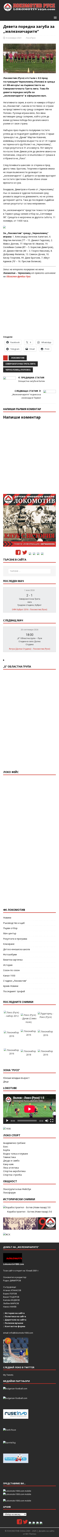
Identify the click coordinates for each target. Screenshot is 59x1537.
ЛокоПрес (31, 37)
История (7, 965)
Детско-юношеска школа (16, 949)
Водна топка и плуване (15, 1153)
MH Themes (30, 1534)
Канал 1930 (9, 975)
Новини (7, 917)
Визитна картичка (12, 959)
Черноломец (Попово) (18, 369)
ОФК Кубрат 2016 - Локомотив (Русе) (29, 609)
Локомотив (17, 357)
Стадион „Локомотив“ (15, 980)
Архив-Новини (10, 985)
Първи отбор (10, 928)
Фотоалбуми (10, 954)
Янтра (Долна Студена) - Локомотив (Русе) (29, 649)
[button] (54, 17)
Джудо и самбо (11, 1160)
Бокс (5, 1146)
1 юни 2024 (29, 590)
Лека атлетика (11, 1167)
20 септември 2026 (29, 630)
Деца (5, 1081)
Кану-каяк (8, 1164)
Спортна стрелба (12, 1174)
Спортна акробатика (14, 1171)
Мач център (9, 933)
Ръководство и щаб (14, 922)
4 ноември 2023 (13, 37)
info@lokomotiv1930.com (21, 1332)
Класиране (8, 943)
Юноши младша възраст (16, 1077)
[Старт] (7, 1120)
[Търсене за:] (29, 571)
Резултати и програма (15, 938)
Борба (6, 1150)
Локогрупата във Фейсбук (17, 1189)
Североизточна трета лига (20, 363)
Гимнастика (9, 1157)
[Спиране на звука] (46, 1120)
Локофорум (9, 1192)
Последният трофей (14, 991)
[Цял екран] (51, 1120)
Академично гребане (14, 1142)
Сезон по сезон (11, 970)
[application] (29, 1109)
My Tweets (8, 1374)
